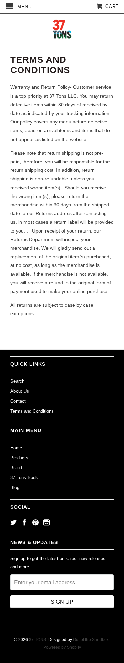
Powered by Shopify (62, 647)
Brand (16, 467)
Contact (18, 401)
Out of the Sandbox (91, 639)
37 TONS (37, 639)
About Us (19, 391)
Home (16, 447)
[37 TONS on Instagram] (46, 522)
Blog (14, 487)
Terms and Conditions (32, 411)
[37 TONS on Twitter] (13, 522)
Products (19, 457)
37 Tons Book (24, 477)
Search (17, 381)
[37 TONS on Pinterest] (35, 522)
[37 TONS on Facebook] (24, 522)
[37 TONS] (62, 29)
